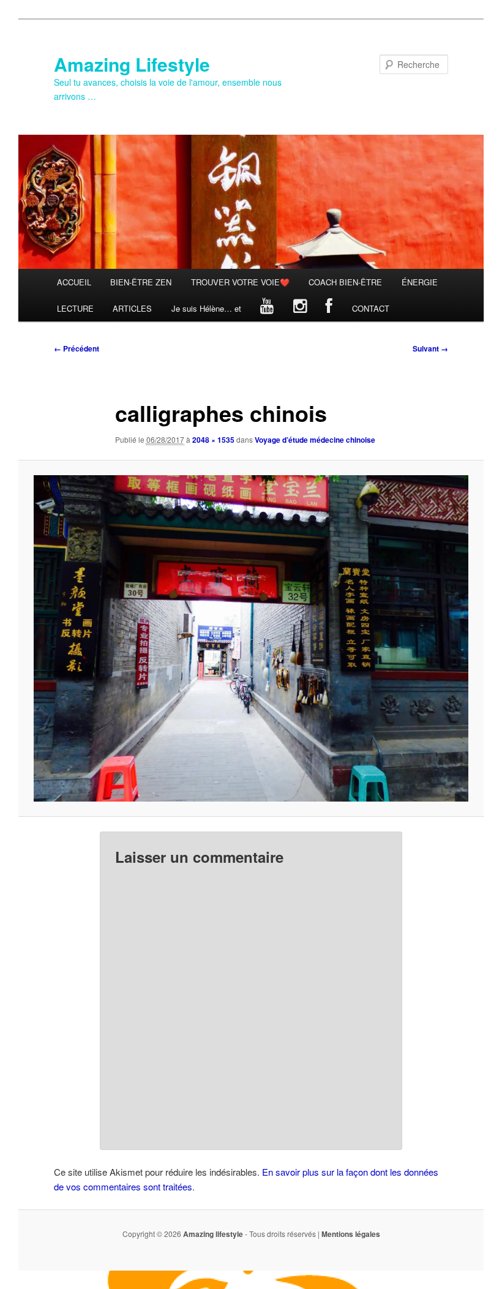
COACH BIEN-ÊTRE (345, 282)
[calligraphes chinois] (251, 638)
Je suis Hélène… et (206, 308)
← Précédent (76, 348)
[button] (251, 638)
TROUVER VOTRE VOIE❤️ (240, 282)
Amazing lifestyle (213, 1233)
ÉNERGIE (420, 282)
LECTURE (75, 308)
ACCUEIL (74, 282)
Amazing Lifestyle (132, 64)
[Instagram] (300, 308)
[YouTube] (267, 308)
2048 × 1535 (213, 439)
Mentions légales (350, 1233)
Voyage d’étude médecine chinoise (315, 439)
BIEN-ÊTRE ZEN (140, 282)
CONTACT (370, 308)
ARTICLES (132, 308)
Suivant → (430, 348)
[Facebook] (330, 308)
